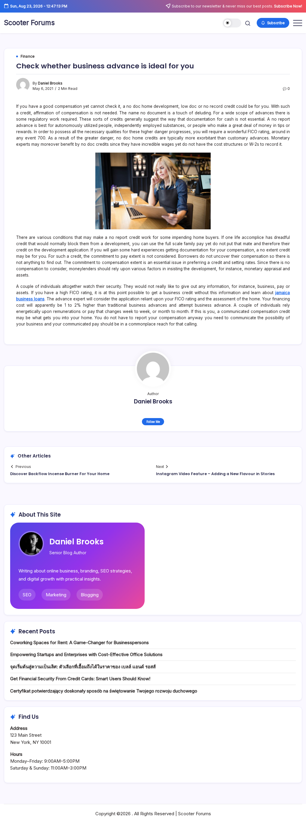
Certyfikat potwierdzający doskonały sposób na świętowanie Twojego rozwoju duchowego (103, 691)
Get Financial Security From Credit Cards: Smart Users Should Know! (80, 678)
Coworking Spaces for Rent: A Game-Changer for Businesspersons (79, 642)
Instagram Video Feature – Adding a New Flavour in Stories (215, 473)
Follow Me (153, 421)
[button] (232, 23)
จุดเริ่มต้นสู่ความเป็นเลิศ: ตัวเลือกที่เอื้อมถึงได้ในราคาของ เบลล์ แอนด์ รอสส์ (83, 667)
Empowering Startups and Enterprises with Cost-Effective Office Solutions (86, 654)
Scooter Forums (29, 23)
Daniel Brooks (50, 83)
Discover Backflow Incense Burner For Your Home (59, 473)
